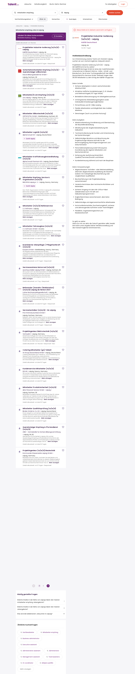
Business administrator (31, 638)
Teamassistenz (54, 657)
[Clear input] (55, 12)
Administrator (54, 651)
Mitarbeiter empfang (50, 632)
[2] (48, 585)
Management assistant (31, 657)
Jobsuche (19, 26)
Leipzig (26, 26)
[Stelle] (33, 12)
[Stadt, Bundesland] (80, 12)
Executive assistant (30, 645)
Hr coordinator (28, 663)
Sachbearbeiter (28, 632)
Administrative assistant (31, 651)
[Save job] (63, 47)
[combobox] (35, 12)
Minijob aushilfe (47, 663)
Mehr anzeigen (28, 61)
